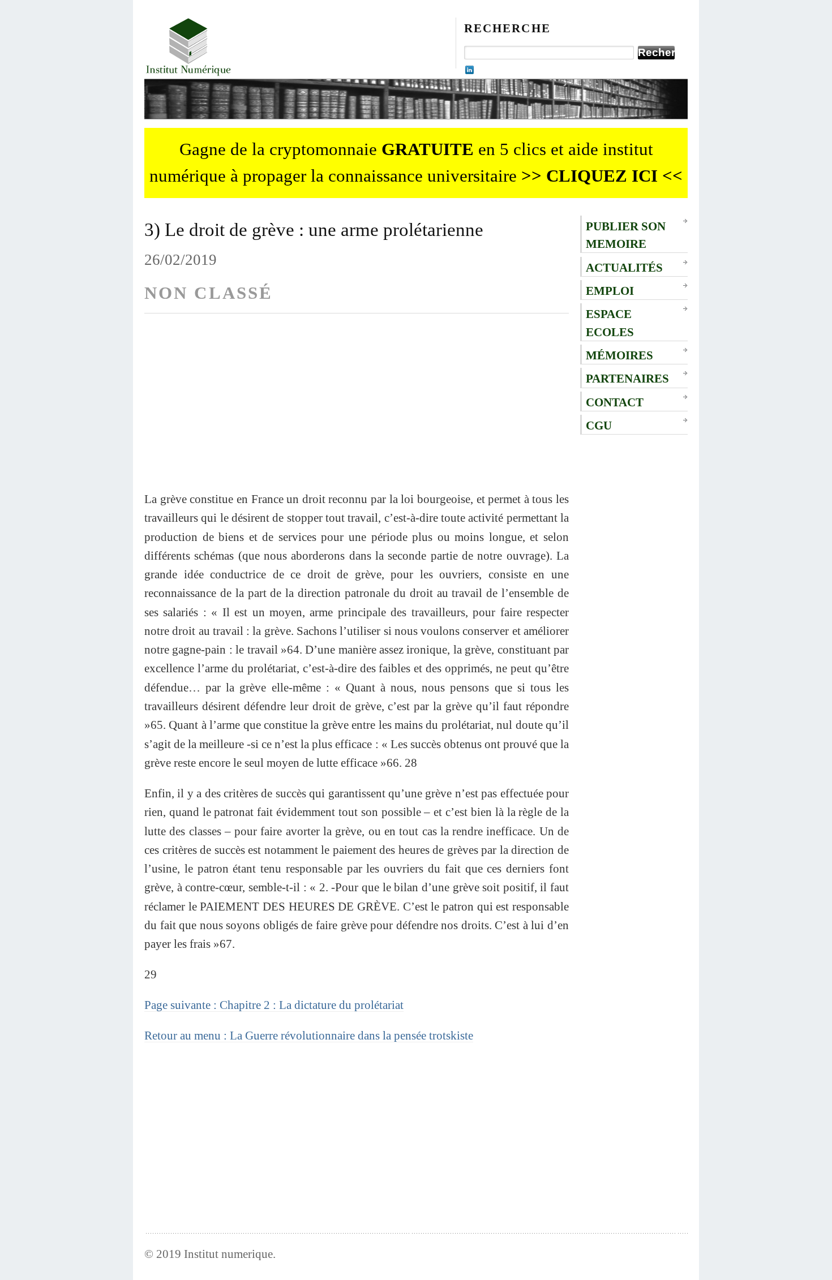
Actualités (624, 267)
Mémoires (619, 355)
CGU (599, 425)
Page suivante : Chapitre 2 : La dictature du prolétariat (274, 1004)
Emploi (610, 290)
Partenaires (627, 378)
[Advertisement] (356, 410)
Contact (615, 402)
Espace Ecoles (610, 322)
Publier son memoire (626, 235)
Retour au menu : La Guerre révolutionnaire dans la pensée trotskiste (308, 1035)
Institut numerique (228, 1253)
